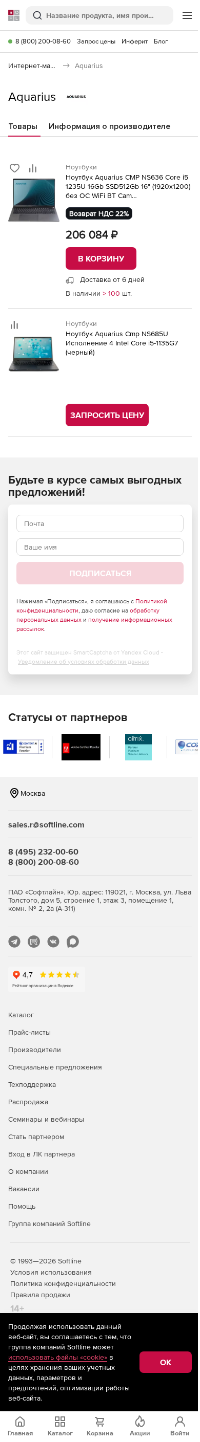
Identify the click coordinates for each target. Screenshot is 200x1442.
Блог (161, 41)
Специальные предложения (55, 1067)
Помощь (21, 1206)
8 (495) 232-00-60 (43, 851)
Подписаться (100, 573)
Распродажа (28, 1102)
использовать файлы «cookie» (57, 1357)
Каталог (21, 1015)
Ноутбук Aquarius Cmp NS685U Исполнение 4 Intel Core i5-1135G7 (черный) (122, 343)
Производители (34, 1049)
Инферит (135, 41)
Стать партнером (36, 1136)
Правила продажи (40, 1295)
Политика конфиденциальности (63, 1283)
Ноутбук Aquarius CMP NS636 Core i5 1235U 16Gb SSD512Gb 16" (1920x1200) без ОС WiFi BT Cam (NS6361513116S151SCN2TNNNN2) (128, 186)
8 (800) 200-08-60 (43, 41)
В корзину (101, 258)
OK (165, 1362)
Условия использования (51, 1272)
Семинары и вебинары (46, 1119)
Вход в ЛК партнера (41, 1154)
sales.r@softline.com (46, 824)
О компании (28, 1171)
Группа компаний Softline (49, 1223)
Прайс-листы (29, 1032)
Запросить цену (107, 415)
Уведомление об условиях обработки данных (83, 661)
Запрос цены (96, 41)
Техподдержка (32, 1084)
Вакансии (23, 1189)
